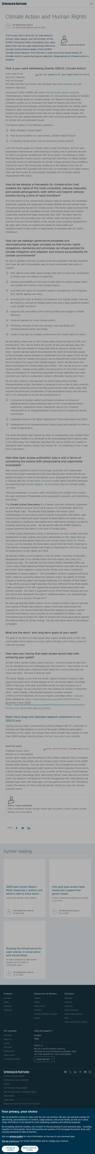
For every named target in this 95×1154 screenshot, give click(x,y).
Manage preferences (10, 1141)
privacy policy (16, 1136)
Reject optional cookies (29, 1149)
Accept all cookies (10, 1149)
